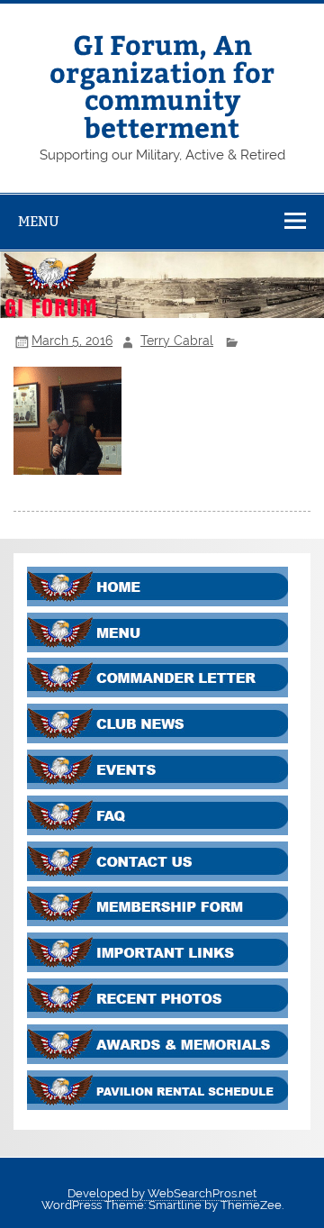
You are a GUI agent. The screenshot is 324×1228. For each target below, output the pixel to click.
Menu (38, 221)
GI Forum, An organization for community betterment (162, 84)
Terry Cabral (176, 340)
